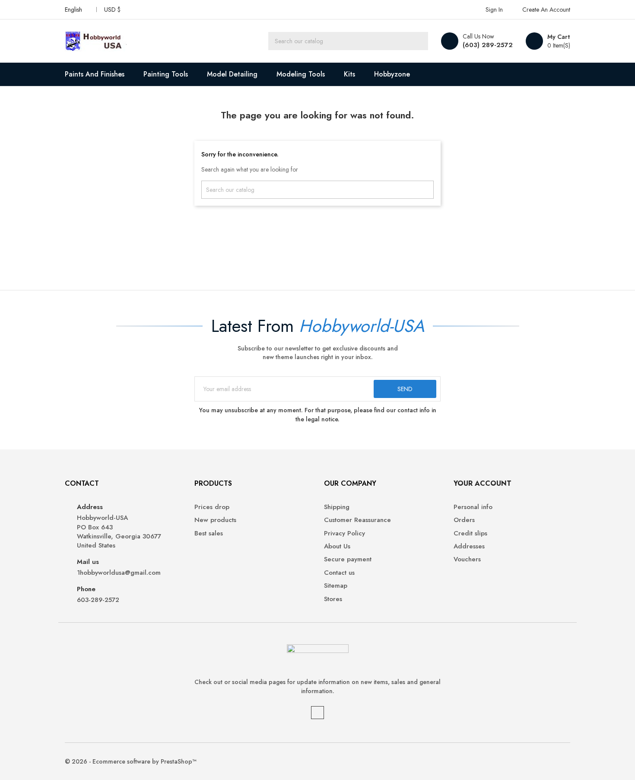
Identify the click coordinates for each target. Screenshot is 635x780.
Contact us (339, 572)
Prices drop (211, 507)
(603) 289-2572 (488, 45)
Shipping (336, 507)
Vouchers (467, 559)
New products (215, 520)
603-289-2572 (98, 600)
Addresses (469, 546)
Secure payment (347, 559)
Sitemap (335, 585)
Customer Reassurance (357, 520)
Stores (333, 599)
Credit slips (470, 533)
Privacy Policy (344, 533)
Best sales (208, 533)
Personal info (473, 507)
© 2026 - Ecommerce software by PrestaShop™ (131, 761)
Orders (464, 520)
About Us (337, 546)
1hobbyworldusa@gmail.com (119, 572)
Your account (482, 483)
